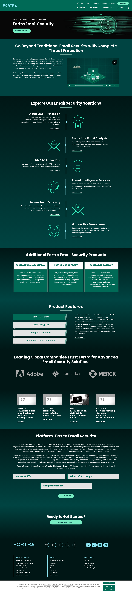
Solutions (95, 8)
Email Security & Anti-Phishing (25, 563)
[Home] (10, 5)
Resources (108, 8)
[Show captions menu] (106, 85)
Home (15, 19)
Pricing (123, 3)
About (121, 8)
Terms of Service (68, 584)
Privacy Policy (47, 584)
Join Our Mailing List (90, 568)
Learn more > (55, 128)
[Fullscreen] (117, 85)
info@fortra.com (89, 565)
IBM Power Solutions (22, 575)
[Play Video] (69, 85)
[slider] (89, 85)
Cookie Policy (55, 584)
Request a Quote (66, 522)
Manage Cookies (109, 589)
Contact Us (95, 3)
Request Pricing (89, 563)
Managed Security (21, 568)
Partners (112, 3)
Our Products (54, 573)
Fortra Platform (24, 19)
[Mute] (110, 85)
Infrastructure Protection (23, 561)
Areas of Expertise (22, 557)
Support (104, 3)
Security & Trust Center (57, 561)
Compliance (20, 570)
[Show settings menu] (113, 85)
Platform (82, 8)
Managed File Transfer (23, 573)
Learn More (66, 496)
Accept (109, 583)
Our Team (53, 570)
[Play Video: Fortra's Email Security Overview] (93, 71)
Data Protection (21, 565)
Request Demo (21, 31)
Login (87, 3)
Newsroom (53, 563)
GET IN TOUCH (89, 557)
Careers (52, 568)
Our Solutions (54, 575)
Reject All (109, 586)
